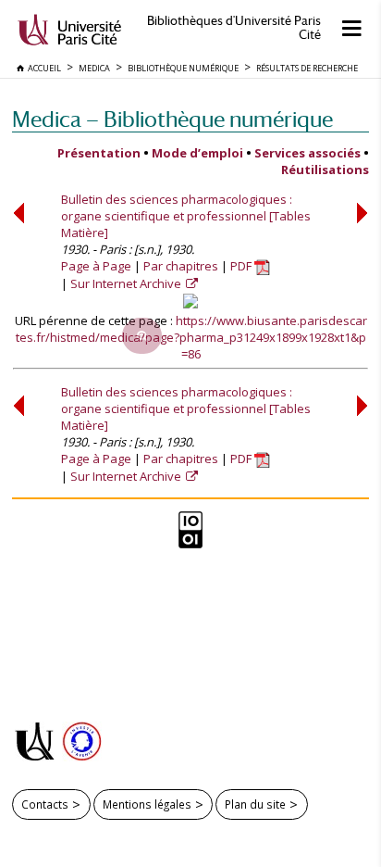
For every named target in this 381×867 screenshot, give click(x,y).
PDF (242, 266)
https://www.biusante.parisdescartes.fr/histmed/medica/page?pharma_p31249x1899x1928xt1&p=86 (191, 337)
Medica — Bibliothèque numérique (172, 119)
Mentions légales (147, 804)
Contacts (44, 804)
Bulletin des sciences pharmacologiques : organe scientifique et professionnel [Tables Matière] (186, 216)
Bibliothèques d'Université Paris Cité (234, 28)
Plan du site (255, 804)
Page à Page (96, 266)
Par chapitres (180, 266)
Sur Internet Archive (127, 283)
